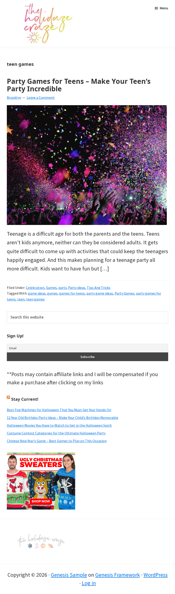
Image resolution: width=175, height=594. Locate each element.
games (52, 293)
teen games (35, 299)
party (62, 287)
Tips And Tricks (98, 287)
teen (21, 299)
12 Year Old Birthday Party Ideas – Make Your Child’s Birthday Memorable (62, 417)
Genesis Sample (69, 574)
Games (51, 287)
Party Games (124, 293)
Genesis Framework (117, 574)
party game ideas (99, 293)
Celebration (35, 287)
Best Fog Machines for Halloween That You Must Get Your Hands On (59, 410)
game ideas (37, 293)
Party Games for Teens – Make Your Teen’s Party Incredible (79, 84)
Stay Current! (24, 399)
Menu (164, 8)
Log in (89, 582)
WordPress (156, 574)
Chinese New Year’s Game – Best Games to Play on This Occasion (57, 440)
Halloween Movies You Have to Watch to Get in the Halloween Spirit (59, 425)
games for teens (72, 293)
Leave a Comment (41, 97)
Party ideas (76, 287)
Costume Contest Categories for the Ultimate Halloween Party (56, 433)
